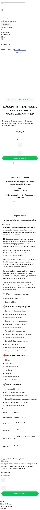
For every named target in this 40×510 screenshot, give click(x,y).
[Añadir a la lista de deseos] (8, 498)
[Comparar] (3, 498)
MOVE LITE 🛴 (20, 52)
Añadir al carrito (20, 158)
